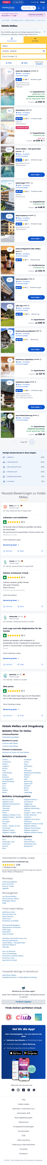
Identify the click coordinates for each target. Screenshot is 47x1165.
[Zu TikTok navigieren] (23, 1090)
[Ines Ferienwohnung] (7, 425)
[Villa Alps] (7, 314)
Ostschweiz (6, 828)
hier (36, 34)
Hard (4, 770)
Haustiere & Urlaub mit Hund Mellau (15, 752)
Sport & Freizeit (8, 884)
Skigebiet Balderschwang (33, 832)
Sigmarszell (28, 784)
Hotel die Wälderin (23, 71)
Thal (25, 768)
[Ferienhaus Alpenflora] (7, 367)
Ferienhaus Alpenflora (25, 359)
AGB (23, 1136)
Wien (4, 848)
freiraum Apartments (10, 940)
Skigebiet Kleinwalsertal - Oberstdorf (11, 805)
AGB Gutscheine (23, 1140)
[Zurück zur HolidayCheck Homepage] (8, 8)
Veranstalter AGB (23, 1113)
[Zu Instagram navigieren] (18, 1090)
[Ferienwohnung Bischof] (7, 340)
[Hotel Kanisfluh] (7, 288)
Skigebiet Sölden (30, 806)
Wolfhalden (28, 766)
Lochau (26, 762)
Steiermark (6, 844)
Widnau (5, 790)
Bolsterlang (28, 781)
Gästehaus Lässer (23, 382)
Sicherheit (23, 1149)
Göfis (26, 779)
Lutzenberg (6, 762)
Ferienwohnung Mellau (10, 737)
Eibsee (4, 824)
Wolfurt (26, 777)
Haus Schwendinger (9, 954)
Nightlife (5, 888)
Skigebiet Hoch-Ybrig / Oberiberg (32, 820)
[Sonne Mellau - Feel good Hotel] (7, 162)
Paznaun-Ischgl (7, 800)
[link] (39, 8)
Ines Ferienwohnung (24, 415)
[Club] (14, 15)
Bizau (4, 788)
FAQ (23, 1100)
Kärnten (5, 846)
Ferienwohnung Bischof (25, 331)
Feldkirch (27, 775)
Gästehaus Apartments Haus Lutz (14, 938)
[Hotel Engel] (7, 195)
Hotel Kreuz (6, 919)
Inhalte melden (23, 1104)
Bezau (4, 792)
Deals (5, 2)
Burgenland (28, 846)
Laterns (5, 760)
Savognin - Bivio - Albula (33, 813)
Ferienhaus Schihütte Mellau (12, 956)
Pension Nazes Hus (9, 914)
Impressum (23, 1154)
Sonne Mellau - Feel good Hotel (28, 149)
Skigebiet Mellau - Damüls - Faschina (12, 818)
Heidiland (27, 817)
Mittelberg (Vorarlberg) (32, 773)
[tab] (12, 39)
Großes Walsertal (30, 815)
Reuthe (5, 768)
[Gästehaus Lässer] (7, 395)
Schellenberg (7, 773)
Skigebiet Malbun (30, 826)
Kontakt (33, 2)
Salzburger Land (8, 842)
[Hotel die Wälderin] (7, 86)
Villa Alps (19, 306)
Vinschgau (6, 821)
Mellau (26, 788)
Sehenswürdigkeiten (9, 882)
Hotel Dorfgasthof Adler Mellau (28, 249)
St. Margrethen (7, 779)
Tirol (4, 839)
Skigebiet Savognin (9, 832)
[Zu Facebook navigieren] (13, 1090)
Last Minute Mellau (9, 896)
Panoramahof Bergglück (11, 925)
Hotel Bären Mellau (9, 975)
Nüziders (27, 786)
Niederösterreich (30, 844)
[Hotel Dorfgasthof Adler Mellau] (7, 260)
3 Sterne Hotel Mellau (10, 746)
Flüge (4, 903)
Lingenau (5, 766)
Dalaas (4, 775)
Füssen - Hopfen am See (11, 826)
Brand (26, 790)
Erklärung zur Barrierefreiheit (23, 1145)
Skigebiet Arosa (8, 802)
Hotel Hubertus (22, 216)
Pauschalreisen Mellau (10, 899)
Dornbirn (5, 777)
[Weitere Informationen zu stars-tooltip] (37, 71)
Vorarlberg (28, 839)
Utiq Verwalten (23, 1131)
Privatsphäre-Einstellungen (23, 1127)
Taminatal (6, 808)
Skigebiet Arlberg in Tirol (11, 815)
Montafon (5, 810)
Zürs (4, 786)
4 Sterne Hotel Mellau (10, 743)
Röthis (4, 784)
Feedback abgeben (23, 1001)
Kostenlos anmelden (36, 14)
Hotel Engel (20, 183)
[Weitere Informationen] (44, 140)
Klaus (26, 764)
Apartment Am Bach (9, 960)
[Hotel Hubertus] (7, 227)
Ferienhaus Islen (8, 958)
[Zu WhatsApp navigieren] (34, 1090)
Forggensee (28, 804)
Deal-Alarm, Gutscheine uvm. (23, 1109)
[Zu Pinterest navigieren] (28, 1090)
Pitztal (4, 813)
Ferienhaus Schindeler (10, 921)
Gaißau (5, 764)
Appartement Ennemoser (11, 927)
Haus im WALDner (9, 951)
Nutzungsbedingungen (23, 1118)
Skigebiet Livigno (8, 830)
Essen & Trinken (8, 886)
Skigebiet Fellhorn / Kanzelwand (31, 801)
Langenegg (28, 792)
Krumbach (28, 760)
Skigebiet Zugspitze (31, 830)
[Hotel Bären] (7, 125)
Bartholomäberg (8, 781)
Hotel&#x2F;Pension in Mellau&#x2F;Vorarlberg (19, 977)
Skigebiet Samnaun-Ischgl (33, 824)
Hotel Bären (20, 110)
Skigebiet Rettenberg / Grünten (32, 809)
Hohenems (28, 770)
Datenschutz (23, 1122)
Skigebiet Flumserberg (32, 828)
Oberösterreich (29, 842)
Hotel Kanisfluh (22, 279)
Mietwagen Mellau (9, 901)
